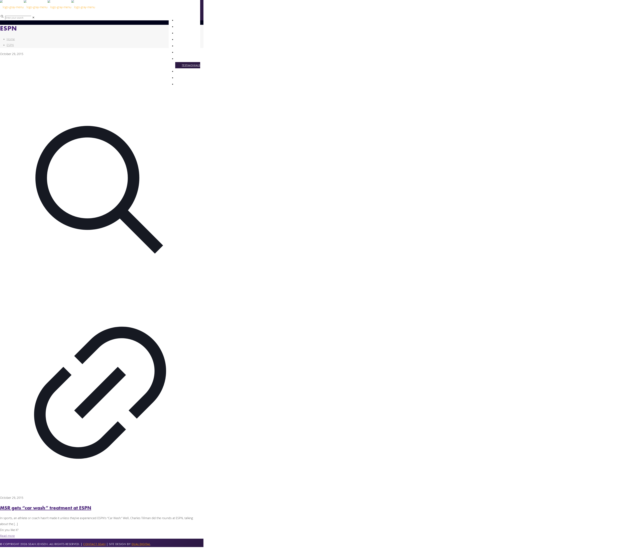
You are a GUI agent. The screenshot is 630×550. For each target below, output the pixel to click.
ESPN (10, 45)
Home (11, 39)
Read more (7, 536)
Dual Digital (141, 544)
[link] (33, 17)
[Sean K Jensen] (47, 7)
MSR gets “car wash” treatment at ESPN (45, 508)
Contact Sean (94, 544)
